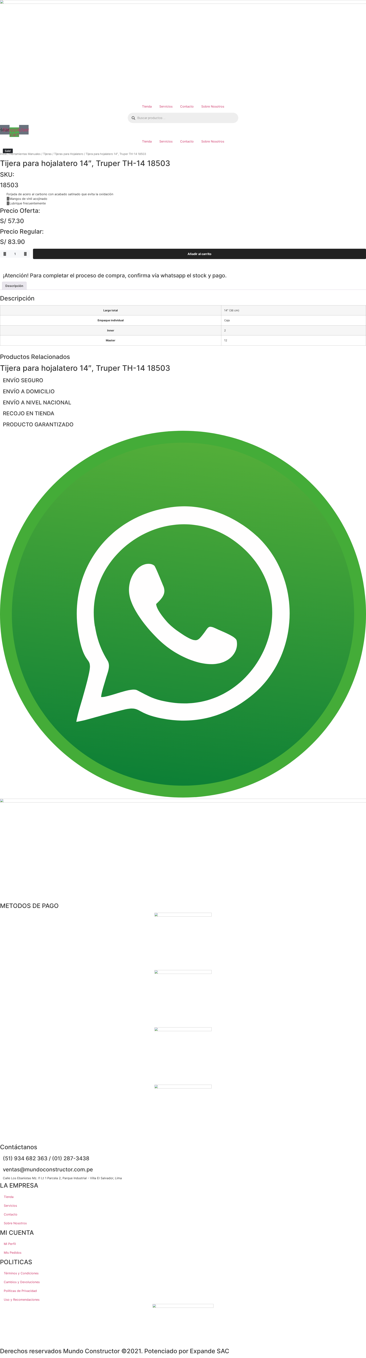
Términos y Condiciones (21, 1273)
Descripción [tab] (14, 286)
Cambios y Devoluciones (22, 1282)
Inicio (3, 154)
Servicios (166, 106)
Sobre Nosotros (212, 106)
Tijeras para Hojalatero (68, 154)
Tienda (147, 106)
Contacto (187, 106)
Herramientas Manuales (25, 154)
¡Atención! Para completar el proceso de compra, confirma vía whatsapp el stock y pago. (115, 275)
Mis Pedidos (12, 1252)
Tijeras (47, 154)
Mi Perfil (10, 1244)
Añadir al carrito (199, 254)
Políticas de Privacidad (20, 1291)
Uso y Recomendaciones (21, 1299)
